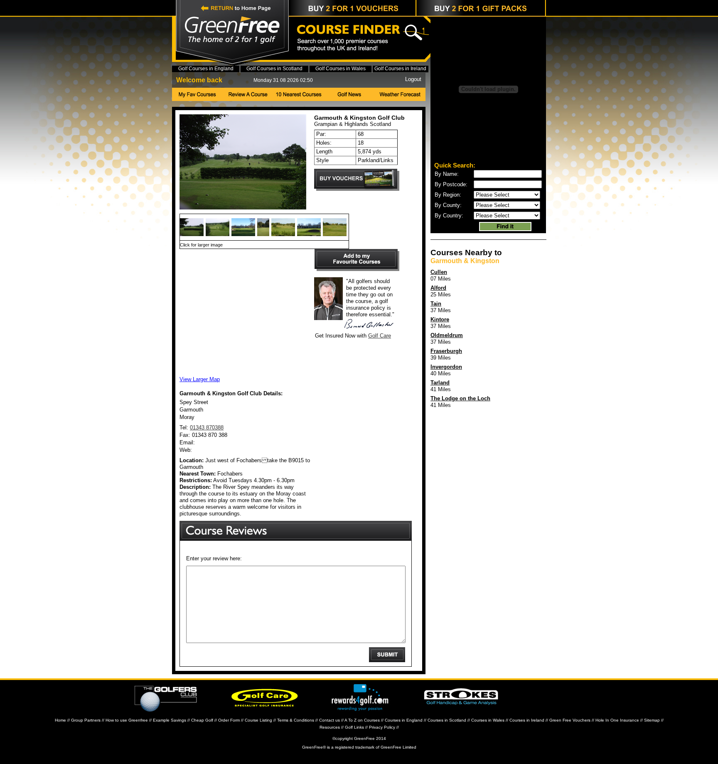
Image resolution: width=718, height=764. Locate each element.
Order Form (229, 720)
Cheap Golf (202, 720)
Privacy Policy (382, 727)
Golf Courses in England (206, 68)
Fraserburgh (446, 351)
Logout (413, 79)
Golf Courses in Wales (340, 68)
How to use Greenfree (127, 720)
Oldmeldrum (446, 335)
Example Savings (169, 720)
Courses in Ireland (526, 720)
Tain (435, 304)
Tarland (440, 383)
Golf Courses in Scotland (274, 68)
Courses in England (404, 720)
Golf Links (354, 727)
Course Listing (258, 720)
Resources (330, 727)
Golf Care (379, 336)
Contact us (329, 720)
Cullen (438, 272)
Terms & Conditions (295, 720)
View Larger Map (200, 379)
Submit (387, 654)
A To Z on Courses (362, 720)
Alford (438, 288)
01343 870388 (207, 427)
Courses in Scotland (447, 720)
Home (60, 720)
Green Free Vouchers (569, 720)
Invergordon (446, 367)
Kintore (439, 319)
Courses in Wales (487, 720)
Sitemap (652, 720)
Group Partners (86, 720)
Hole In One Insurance (617, 720)
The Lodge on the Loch (460, 398)
